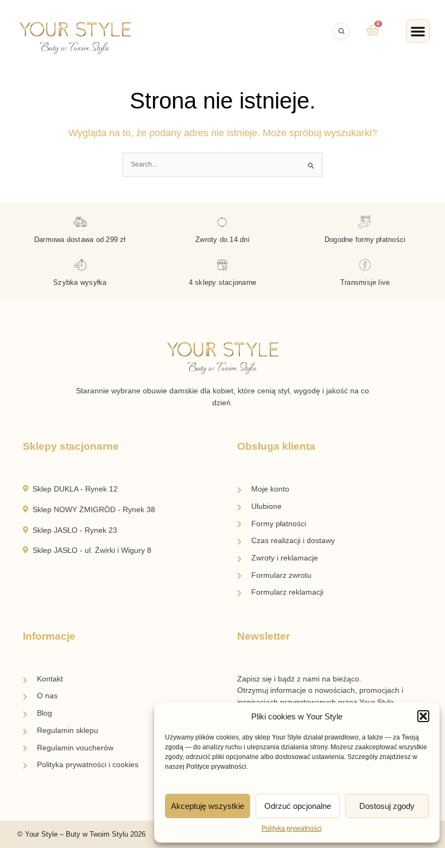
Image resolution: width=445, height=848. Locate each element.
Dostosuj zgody (387, 806)
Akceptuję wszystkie (207, 806)
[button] (423, 716)
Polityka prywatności (292, 828)
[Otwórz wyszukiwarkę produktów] (341, 31)
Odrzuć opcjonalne (297, 806)
